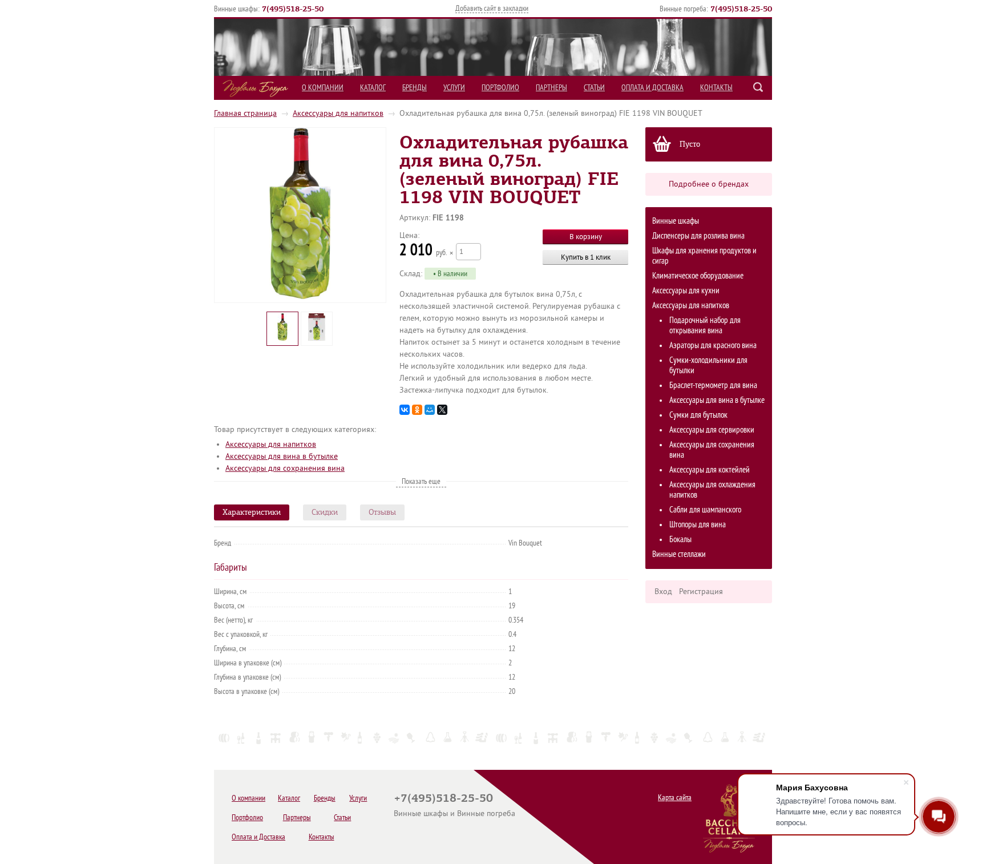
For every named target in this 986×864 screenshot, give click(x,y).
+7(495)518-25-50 (443, 798)
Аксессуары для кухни (686, 291)
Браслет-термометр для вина (713, 385)
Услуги (454, 87)
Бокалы (680, 539)
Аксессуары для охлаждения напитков (712, 490)
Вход (663, 591)
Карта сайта (675, 797)
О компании (323, 87)
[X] (442, 410)
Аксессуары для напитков (338, 113)
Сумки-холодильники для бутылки (708, 366)
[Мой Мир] (430, 410)
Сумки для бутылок (698, 415)
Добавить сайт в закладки (491, 8)
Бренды (414, 87)
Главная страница (245, 113)
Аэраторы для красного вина (713, 345)
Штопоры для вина (697, 525)
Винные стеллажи (679, 554)
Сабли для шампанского (705, 510)
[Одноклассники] (417, 410)
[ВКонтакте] (404, 410)
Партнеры (551, 87)
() (293, 8)
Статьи (594, 87)
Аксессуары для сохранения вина (711, 450)
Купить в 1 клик (586, 257)
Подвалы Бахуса (255, 88)
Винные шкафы (675, 221)
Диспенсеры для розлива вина (698, 236)
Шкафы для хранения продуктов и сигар (704, 256)
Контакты (716, 87)
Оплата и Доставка (652, 87)
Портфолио (500, 87)
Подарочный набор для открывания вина (705, 326)
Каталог (373, 87)
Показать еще (421, 481)
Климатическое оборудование (697, 276)
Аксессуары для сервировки (711, 430)
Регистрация (701, 591)
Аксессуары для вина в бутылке (717, 400)
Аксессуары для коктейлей (709, 470)
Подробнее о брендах (709, 184)
